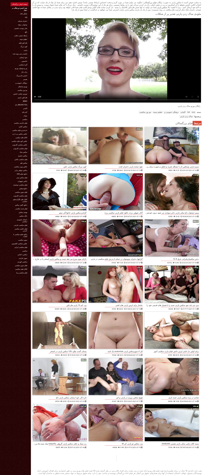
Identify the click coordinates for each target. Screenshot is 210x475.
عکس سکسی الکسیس (19, 244)
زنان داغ (24, 72)
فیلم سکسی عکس (21, 159)
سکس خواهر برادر (21, 170)
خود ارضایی (23, 57)
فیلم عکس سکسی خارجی (21, 230)
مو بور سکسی (22, 90)
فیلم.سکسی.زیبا (21, 273)
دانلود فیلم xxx (22, 174)
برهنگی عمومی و (21, 83)
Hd (26, 17)
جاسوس (24, 61)
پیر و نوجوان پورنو (21, 68)
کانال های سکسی (21, 137)
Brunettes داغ (21, 105)
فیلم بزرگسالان (150, 2)
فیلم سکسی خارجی (20, 225)
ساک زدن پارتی (186, 116)
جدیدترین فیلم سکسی (19, 130)
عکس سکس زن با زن (19, 134)
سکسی (24, 119)
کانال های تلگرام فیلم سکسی (20, 200)
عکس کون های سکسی (19, 141)
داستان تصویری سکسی (22, 220)
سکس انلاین (23, 127)
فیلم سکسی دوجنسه (20, 185)
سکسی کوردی (22, 262)
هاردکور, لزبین (22, 97)
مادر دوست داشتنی (20, 28)
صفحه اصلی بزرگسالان (19, 4)
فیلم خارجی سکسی (20, 123)
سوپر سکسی (22, 240)
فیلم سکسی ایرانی (20, 247)
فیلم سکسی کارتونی (20, 148)
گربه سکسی (23, 65)
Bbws (25, 101)
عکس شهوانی (22, 181)
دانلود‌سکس (23, 188)
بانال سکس (23, 216)
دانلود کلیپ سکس (21, 205)
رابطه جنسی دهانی (20, 36)
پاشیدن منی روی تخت (20, 54)
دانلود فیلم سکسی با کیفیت (20, 235)
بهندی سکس (23, 212)
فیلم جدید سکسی (21, 209)
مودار (25, 116)
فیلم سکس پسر (21, 178)
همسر (25, 79)
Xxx (193, 112)
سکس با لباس (22, 254)
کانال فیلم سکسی (21, 269)
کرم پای (24, 112)
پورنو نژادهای (22, 87)
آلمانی (25, 108)
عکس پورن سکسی (20, 167)
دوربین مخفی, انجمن (20, 94)
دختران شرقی (22, 21)
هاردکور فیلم (23, 43)
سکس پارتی (162, 7)
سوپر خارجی (23, 258)
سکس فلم (23, 163)
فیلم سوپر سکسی (21, 192)
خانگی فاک (23, 14)
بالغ (26, 32)
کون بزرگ (23, 46)
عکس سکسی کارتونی (19, 145)
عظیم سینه (23, 39)
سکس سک (23, 152)
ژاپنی (25, 50)
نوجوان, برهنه (22, 25)
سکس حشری (22, 156)
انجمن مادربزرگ (21, 76)
